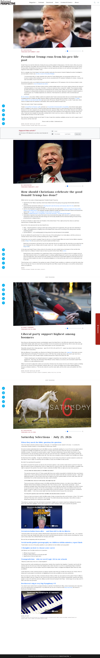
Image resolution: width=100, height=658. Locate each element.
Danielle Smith (44, 617)
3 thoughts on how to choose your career (38, 548)
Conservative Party (32, 372)
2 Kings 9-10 (28, 240)
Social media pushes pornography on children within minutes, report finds (51, 542)
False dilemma (63, 617)
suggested (69, 352)
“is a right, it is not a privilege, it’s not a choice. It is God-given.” (44, 212)
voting (59, 372)
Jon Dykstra (27, 50)
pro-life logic (42, 125)
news (36, 125)
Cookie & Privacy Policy (64, 656)
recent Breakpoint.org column (41, 83)
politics (53, 372)
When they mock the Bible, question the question (41, 442)
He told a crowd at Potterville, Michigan (45, 73)
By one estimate (25, 96)
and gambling (65, 106)
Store (56, 2)
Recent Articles (30, 124)
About (77, 2)
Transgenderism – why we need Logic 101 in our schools (44, 559)
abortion (29, 617)
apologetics (36, 617)
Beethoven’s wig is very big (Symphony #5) (38, 583)
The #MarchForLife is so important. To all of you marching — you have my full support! (49, 213)
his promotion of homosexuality (54, 106)
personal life (28, 106)
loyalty (43, 269)
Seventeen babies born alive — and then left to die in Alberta (45, 531)
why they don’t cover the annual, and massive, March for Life (59, 205)
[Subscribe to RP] (3, 123)
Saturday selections (41, 618)
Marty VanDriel (28, 327)
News (23, 124)
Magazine (32, 2)
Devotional (49, 2)
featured (37, 269)
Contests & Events (66, 2)
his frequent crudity (36, 106)
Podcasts (41, 2)
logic (29, 618)
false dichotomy (54, 617)
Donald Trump (30, 125)
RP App (38, 124)
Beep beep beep (68, 587)
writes (64, 250)
